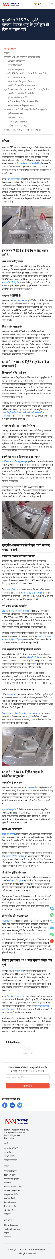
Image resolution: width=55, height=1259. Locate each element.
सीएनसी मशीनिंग (33, 657)
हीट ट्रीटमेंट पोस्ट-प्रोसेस (34, 592)
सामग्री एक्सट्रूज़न (10, 1160)
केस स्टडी (7, 1236)
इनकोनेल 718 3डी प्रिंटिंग (30, 163)
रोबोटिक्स (7, 1214)
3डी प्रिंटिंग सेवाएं (13, 179)
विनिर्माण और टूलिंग (15, 880)
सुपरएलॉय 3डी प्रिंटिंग (10, 282)
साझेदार (6, 1233)
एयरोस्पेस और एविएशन (11, 1179)
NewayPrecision (11, 1225)
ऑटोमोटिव (6, 920)
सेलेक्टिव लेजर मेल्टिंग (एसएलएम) (14, 461)
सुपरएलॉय (7, 1152)
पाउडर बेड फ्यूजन (20, 300)
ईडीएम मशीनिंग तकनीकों (15, 856)
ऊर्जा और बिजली (8, 834)
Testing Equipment (12, 1229)
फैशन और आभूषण (10, 1202)
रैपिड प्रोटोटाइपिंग (10, 1171)
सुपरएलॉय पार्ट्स (8, 809)
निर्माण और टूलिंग (9, 1175)
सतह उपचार (11, 694)
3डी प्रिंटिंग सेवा (17, 970)
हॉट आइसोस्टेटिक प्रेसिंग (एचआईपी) (16, 610)
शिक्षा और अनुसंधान (10, 1206)
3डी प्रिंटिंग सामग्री (14, 996)
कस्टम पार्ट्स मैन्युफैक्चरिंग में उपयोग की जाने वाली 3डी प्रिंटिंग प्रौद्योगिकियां (25, 412)
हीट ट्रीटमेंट (12, 589)
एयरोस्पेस (30, 787)
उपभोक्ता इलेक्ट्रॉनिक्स (12, 1190)
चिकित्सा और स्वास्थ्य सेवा (12, 1186)
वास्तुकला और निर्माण (11, 1194)
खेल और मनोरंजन (10, 1210)
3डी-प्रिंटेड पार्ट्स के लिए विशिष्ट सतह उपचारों (20, 713)
